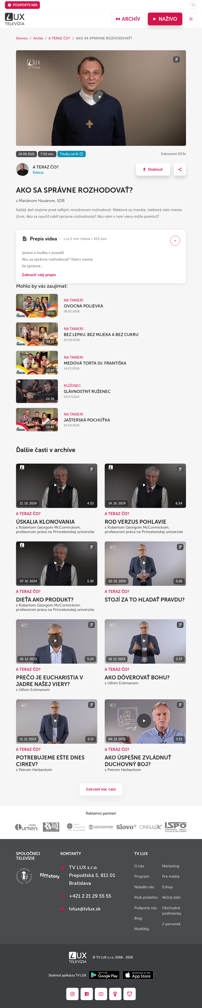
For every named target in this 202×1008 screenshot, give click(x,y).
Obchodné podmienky (171, 911)
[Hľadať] (193, 5)
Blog (138, 918)
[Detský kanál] (129, 994)
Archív (131, 19)
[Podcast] (115, 994)
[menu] (191, 19)
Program (141, 876)
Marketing (170, 866)
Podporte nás (25, 5)
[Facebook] (87, 994)
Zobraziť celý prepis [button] (39, 275)
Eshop (167, 887)
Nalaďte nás (144, 887)
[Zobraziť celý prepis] (175, 241)
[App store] (137, 975)
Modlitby (141, 929)
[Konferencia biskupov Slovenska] (24, 876)
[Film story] (50, 876)
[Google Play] (104, 975)
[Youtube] (101, 994)
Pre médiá (170, 876)
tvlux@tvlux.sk (85, 909)
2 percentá (171, 924)
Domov (22, 38)
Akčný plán (171, 897)
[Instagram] (72, 994)
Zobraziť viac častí (101, 789)
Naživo (168, 19)
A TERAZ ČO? (59, 38)
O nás (139, 866)
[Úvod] (14, 19)
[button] (153, 169)
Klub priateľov (146, 897)
